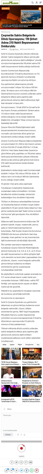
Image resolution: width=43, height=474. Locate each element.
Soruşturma (29, 344)
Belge (4, 344)
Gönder (8, 435)
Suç (38, 344)
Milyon (20, 344)
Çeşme (12, 344)
